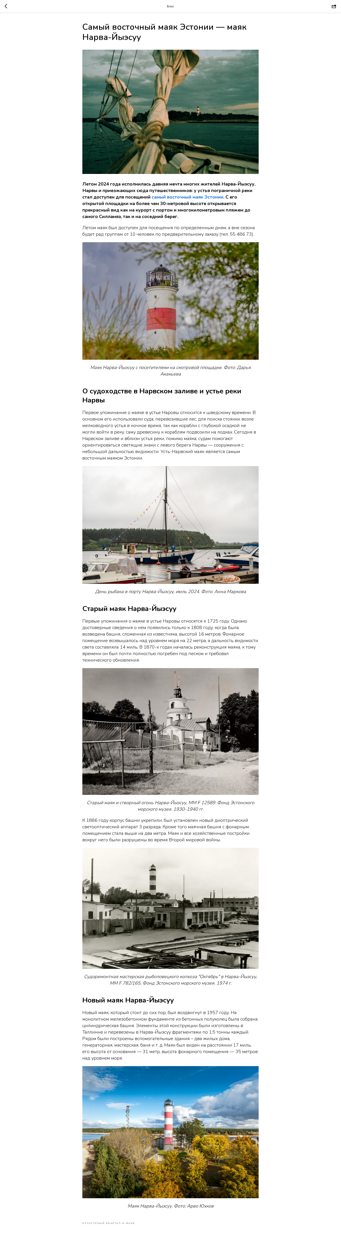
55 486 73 (241, 234)
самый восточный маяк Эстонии (187, 197)
